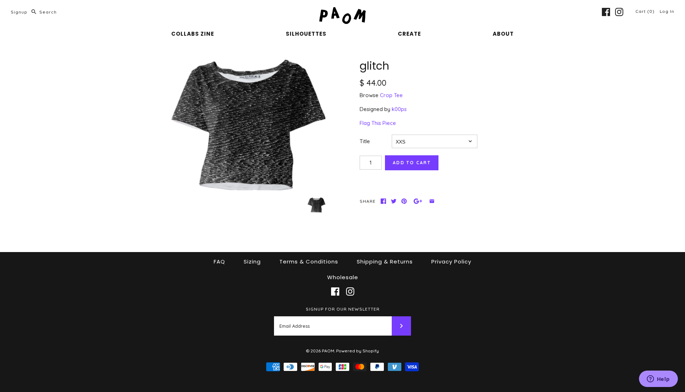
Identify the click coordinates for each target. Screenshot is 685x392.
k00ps (399, 109)
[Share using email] (432, 201)
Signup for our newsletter (343, 309)
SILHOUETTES (306, 33)
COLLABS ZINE (192, 33)
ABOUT (503, 33)
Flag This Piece (378, 123)
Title (365, 141)
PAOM (328, 350)
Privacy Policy (451, 261)
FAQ (219, 261)
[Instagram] (619, 12)
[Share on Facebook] (383, 201)
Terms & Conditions (308, 261)
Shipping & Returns (385, 261)
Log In (667, 11)
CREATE (409, 33)
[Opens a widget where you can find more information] (658, 379)
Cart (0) (645, 11)
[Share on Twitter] (393, 201)
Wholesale (342, 277)
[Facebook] (606, 12)
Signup (19, 12)
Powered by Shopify (357, 350)
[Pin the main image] (404, 201)
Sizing (252, 261)
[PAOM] (342, 11)
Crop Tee (391, 95)
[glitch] (248, 125)
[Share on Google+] (418, 201)
